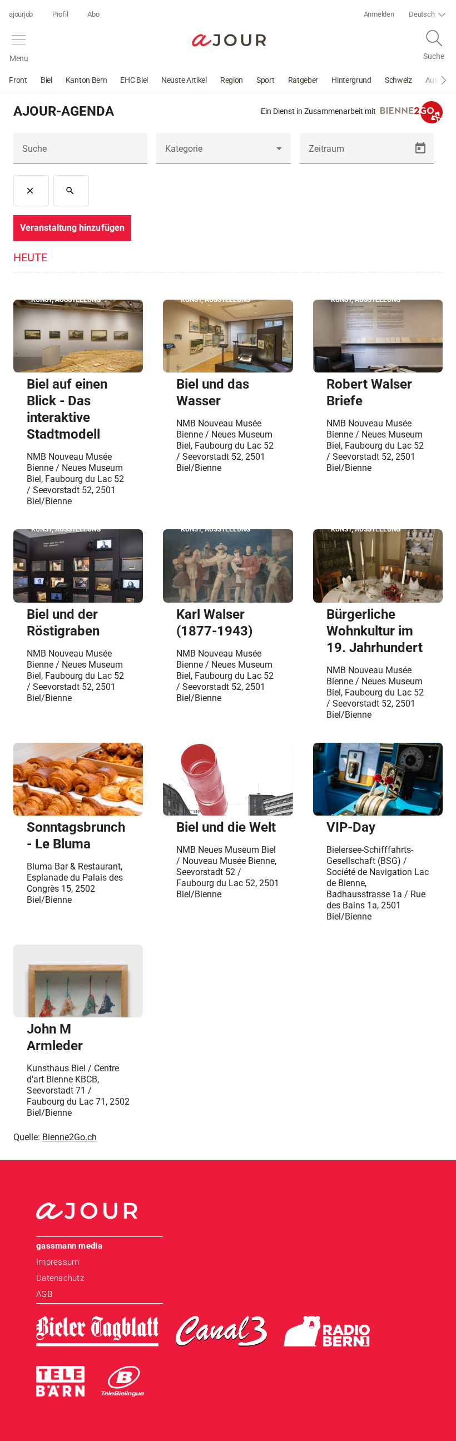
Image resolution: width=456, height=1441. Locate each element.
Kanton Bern (86, 80)
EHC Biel (134, 80)
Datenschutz (60, 1278)
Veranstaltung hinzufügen (72, 227)
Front (18, 80)
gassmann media (69, 1246)
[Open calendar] (420, 148)
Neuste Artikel (184, 80)
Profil (60, 14)
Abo (93, 14)
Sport (265, 80)
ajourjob (21, 14)
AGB (44, 1294)
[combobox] (223, 153)
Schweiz (398, 80)
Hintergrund (351, 80)
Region (231, 80)
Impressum (57, 1262)
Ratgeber (303, 80)
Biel (46, 80)
